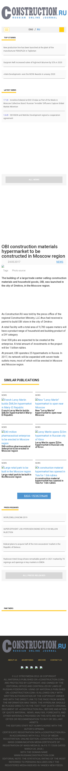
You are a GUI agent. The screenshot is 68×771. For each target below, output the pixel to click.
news (59, 261)
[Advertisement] (21, 149)
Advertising (27, 660)
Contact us (56, 660)
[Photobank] (22, 668)
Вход (27, 496)
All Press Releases (34, 575)
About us (12, 660)
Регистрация (40, 496)
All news (34, 180)
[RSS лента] (36, 668)
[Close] (61, 29)
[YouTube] (27, 668)
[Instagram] (31, 668)
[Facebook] (41, 668)
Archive (42, 660)
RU (38, 29)
